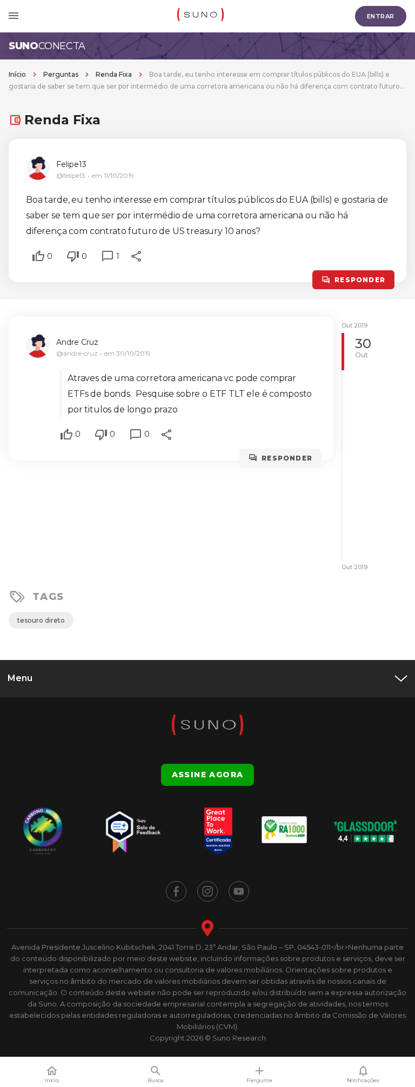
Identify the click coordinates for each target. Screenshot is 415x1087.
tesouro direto (41, 620)
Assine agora (208, 774)
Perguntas (60, 74)
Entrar (380, 16)
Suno (47, 46)
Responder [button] (359, 280)
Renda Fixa (114, 74)
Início (17, 74)
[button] (38, 256)
